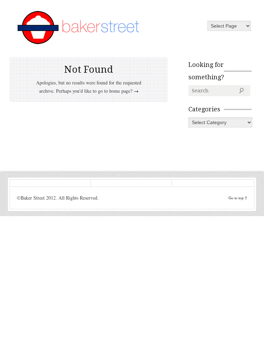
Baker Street (78, 27)
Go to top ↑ (238, 197)
